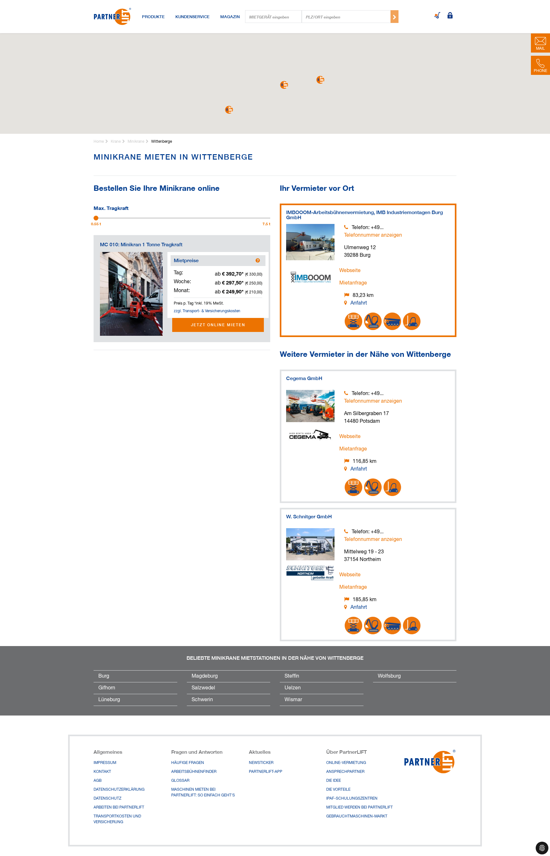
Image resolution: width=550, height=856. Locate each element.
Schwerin (202, 699)
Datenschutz (107, 799)
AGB (98, 781)
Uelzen (293, 688)
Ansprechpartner (345, 772)
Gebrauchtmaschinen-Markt (356, 816)
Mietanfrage (353, 283)
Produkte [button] (153, 16)
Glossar (180, 781)
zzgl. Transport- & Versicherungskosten (207, 311)
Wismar (293, 699)
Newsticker (261, 763)
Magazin (230, 16)
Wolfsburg (389, 676)
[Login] (450, 16)
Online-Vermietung (346, 763)
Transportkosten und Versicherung (117, 819)
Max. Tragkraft (111, 207)
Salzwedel (203, 688)
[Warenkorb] (437, 16)
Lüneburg (109, 699)
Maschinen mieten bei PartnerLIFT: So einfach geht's (203, 792)
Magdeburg (205, 676)
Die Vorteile (338, 790)
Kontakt (102, 772)
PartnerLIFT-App (265, 772)
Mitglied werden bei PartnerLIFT (359, 807)
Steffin (292, 676)
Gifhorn (106, 688)
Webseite (350, 270)
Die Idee (333, 781)
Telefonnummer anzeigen (373, 235)
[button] (284, 85)
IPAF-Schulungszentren (351, 799)
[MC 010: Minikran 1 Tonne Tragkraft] (131, 294)
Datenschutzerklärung (119, 790)
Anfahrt (358, 303)
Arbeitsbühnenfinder (193, 772)
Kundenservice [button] (192, 16)
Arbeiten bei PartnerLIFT (119, 807)
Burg (103, 676)
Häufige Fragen (187, 763)
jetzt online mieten (218, 324)
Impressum (105, 763)
